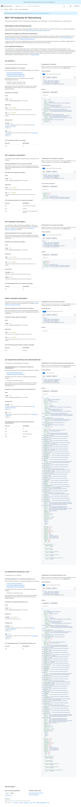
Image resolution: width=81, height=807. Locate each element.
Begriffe (21, 802)
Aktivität (16, 9)
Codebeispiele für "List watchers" (49, 64)
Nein (12, 793)
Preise (34, 802)
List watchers (9, 61)
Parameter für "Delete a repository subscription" (16, 317)
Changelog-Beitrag (35, 54)
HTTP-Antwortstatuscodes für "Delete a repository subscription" (19, 344)
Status (31, 802)
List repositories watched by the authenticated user (22, 360)
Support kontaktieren (34, 794)
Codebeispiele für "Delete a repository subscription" (53, 301)
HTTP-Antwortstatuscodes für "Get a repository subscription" (19, 200)
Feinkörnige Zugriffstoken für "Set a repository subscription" (18, 233)
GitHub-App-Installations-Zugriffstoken (15, 74)
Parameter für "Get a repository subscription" (15, 172)
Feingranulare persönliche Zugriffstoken (16, 76)
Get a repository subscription (15, 155)
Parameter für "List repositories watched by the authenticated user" (20, 389)
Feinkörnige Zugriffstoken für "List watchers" (15, 68)
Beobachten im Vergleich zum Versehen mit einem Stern (21, 33)
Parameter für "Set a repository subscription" (15, 241)
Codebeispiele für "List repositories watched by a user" (53, 575)
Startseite (6, 9)
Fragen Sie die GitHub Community (36, 792)
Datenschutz (26, 802)
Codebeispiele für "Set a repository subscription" (52, 225)
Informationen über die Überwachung (18, 26)
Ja (7, 793)
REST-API (11, 9)
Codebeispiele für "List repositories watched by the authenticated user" (57, 363)
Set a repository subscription (15, 222)
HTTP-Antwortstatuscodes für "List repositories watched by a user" (20, 643)
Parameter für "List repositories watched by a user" (16, 601)
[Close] (78, 2)
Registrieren (76, 6)
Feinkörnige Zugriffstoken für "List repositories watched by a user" (20, 579)
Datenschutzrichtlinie (8, 795)
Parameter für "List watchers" (11, 92)
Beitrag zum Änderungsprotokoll (27, 39)
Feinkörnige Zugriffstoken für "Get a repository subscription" (18, 163)
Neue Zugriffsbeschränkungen (14, 46)
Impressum (16, 802)
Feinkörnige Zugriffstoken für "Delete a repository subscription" (19, 308)
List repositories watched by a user (17, 572)
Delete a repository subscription (16, 298)
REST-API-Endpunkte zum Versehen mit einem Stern (38, 30)
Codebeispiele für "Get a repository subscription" (52, 158)
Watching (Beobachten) (23, 9)
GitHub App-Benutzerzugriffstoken (15, 72)
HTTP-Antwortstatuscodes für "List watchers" (15, 140)
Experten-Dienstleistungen (41, 802)
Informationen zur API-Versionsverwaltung (41, 13)
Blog (48, 802)
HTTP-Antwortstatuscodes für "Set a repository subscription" (19, 283)
